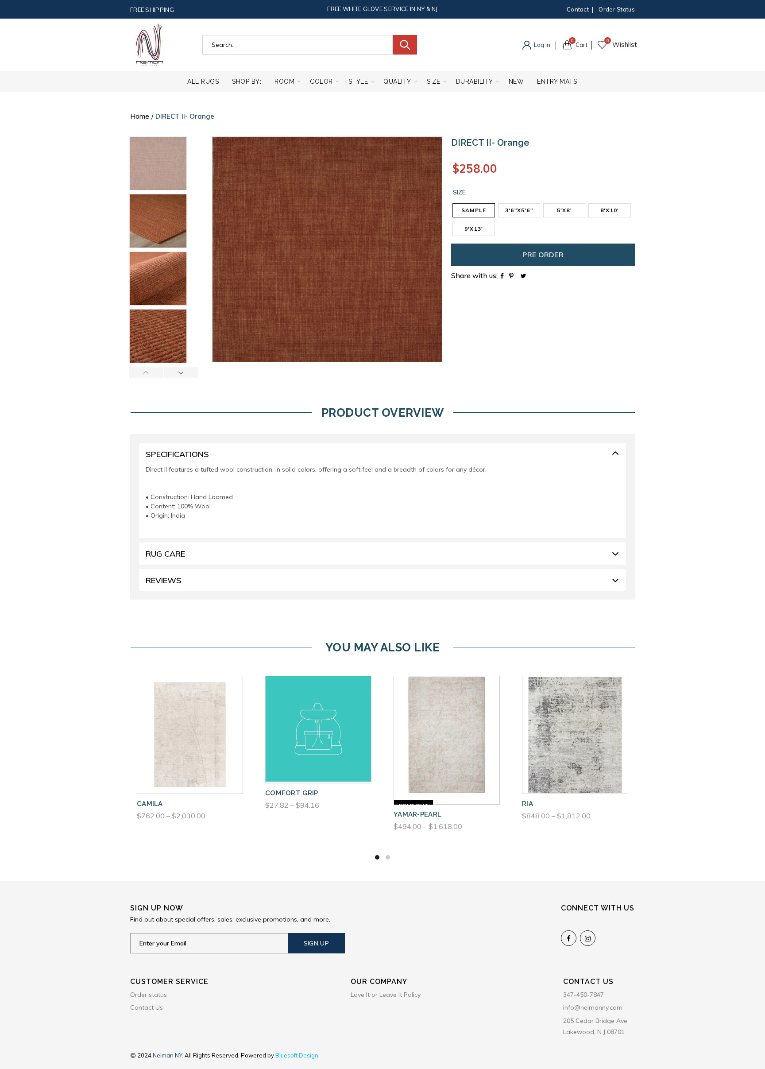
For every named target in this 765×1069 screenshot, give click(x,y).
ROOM (284, 81)
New (516, 81)
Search (405, 44)
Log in (541, 44)
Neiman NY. (169, 1055)
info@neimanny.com (592, 1007)
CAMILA (150, 804)
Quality (397, 81)
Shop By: (246, 81)
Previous (146, 372)
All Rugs (203, 81)
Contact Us (146, 1007)
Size (433, 81)
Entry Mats (557, 81)
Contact (578, 9)
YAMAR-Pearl (417, 814)
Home (139, 116)
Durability (474, 81)
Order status (617, 9)
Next (181, 372)
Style (358, 81)
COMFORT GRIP (291, 793)
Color (321, 81)
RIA (527, 804)
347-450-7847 (583, 995)
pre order (543, 254)
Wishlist (608, 40)
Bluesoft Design (296, 1055)
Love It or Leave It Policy (386, 995)
